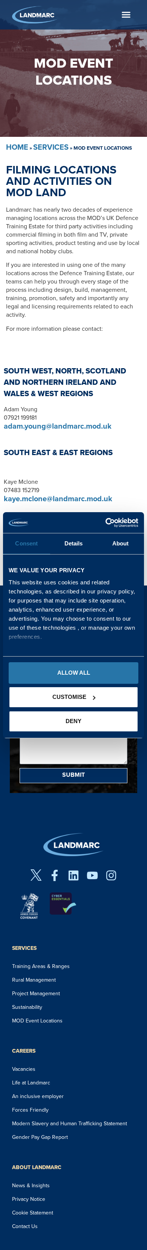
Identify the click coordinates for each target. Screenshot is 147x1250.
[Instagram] (111, 875)
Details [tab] (73, 543)
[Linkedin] (73, 875)
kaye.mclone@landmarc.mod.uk (58, 498)
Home (17, 147)
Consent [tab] (26, 543)
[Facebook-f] (54, 875)
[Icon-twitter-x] (35, 875)
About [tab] (120, 543)
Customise (69, 697)
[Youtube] (92, 875)
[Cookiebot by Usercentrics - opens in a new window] (105, 523)
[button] (126, 15)
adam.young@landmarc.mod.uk (58, 426)
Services (51, 147)
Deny (73, 721)
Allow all (73, 672)
